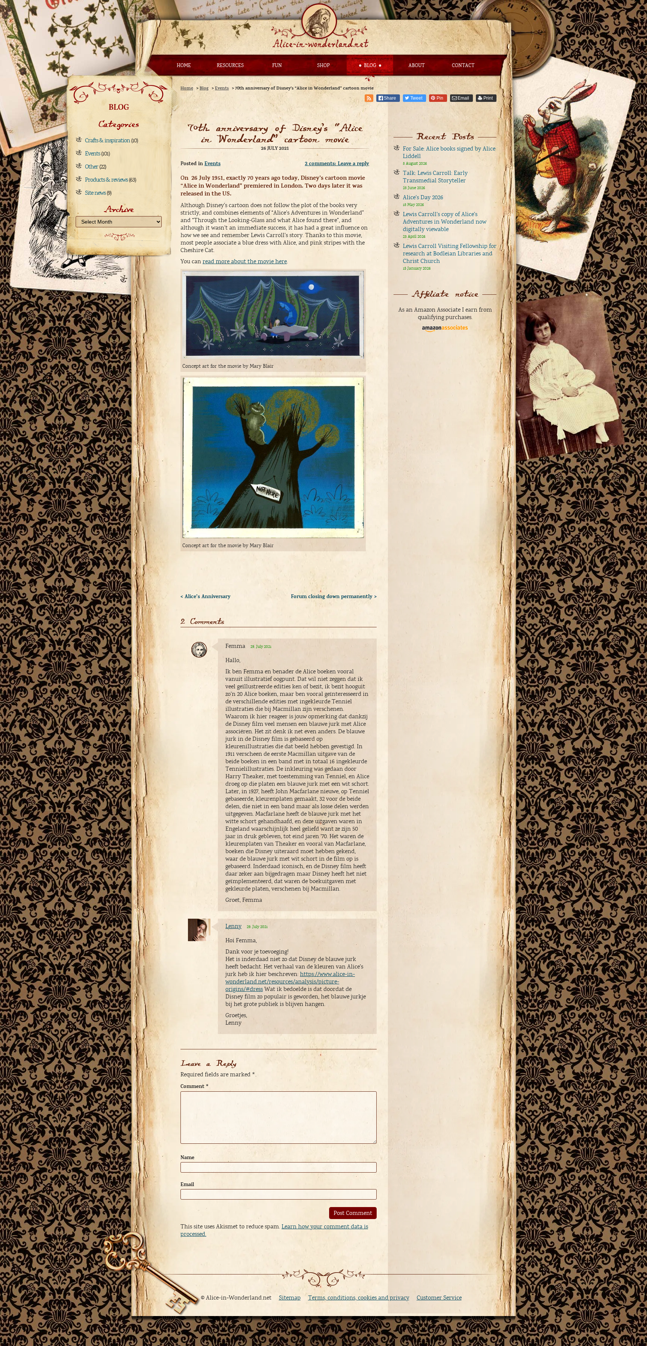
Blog (370, 65)
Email (463, 98)
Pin (440, 98)
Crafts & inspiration (107, 140)
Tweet (416, 98)
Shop (323, 65)
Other (91, 167)
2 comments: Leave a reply (337, 163)
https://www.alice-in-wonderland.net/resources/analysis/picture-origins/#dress (290, 981)
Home (184, 65)
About (416, 65)
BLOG (119, 107)
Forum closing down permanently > (334, 596)
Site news (95, 193)
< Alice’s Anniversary (205, 596)
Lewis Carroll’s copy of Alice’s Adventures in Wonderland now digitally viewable (444, 221)
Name (187, 1157)
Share (390, 98)
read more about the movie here (245, 261)
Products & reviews (106, 180)
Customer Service (439, 1298)
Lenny (233, 926)
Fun (277, 65)
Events (92, 154)
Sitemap (290, 1298)
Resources (230, 65)
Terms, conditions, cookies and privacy (358, 1298)
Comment (194, 1086)
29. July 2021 (260, 647)
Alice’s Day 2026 (423, 197)
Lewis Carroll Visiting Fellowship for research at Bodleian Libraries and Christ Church (449, 253)
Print (488, 98)
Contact (463, 65)
